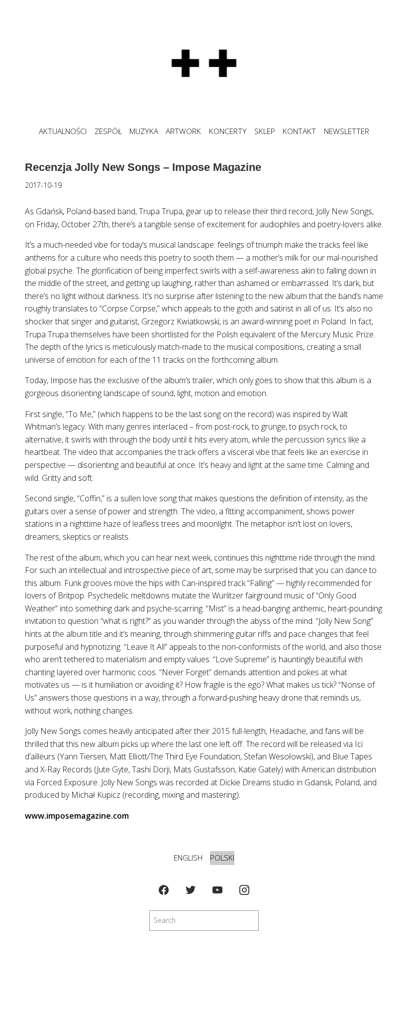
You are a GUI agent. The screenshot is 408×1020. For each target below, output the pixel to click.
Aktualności (63, 131)
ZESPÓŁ (108, 131)
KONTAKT (299, 131)
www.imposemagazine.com (77, 815)
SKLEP (264, 131)
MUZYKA (143, 131)
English (188, 858)
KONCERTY (228, 131)
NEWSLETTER (346, 131)
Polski (222, 858)
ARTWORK (183, 131)
